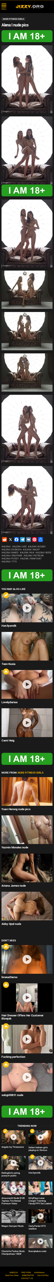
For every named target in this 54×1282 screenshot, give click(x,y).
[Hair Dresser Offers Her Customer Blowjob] (27, 997)
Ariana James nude (14, 885)
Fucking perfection (13, 1057)
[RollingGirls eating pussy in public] (14, 1163)
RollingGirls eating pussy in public (11, 1174)
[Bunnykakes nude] (40, 1241)
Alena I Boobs (38, 546)
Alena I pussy (11, 558)
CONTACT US (27, 1278)
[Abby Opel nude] (27, 906)
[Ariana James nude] (27, 868)
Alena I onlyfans (12, 555)
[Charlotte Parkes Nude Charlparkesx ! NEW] (14, 1241)
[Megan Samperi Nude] (14, 1216)
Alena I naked (11, 552)
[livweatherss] (27, 959)
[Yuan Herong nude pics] (27, 791)
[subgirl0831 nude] (27, 1077)
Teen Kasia (8, 664)
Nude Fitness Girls (31, 772)
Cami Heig (8, 740)
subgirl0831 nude (12, 1095)
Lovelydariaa (9, 702)
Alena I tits (10, 561)
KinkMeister (39, 1272)
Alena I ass (20, 546)
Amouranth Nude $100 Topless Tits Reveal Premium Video (13, 1201)
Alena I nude (44, 552)
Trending (6, 595)
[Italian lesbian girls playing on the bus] (40, 1137)
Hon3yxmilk (9, 625)
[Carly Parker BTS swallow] (40, 1216)
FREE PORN (26, 1272)
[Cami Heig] (27, 722)
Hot (6, 672)
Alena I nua (27, 552)
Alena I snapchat (32, 558)
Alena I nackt (32, 549)
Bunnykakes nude (37, 1251)
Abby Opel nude (11, 924)
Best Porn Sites (12, 1275)
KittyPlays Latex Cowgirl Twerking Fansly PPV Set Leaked (39, 1201)
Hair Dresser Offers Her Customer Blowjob (23, 1017)
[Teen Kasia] (27, 646)
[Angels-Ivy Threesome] (14, 1137)
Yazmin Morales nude (15, 847)
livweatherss (9, 977)
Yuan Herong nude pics (16, 809)
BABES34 (14, 1272)
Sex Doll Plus (43, 1275)
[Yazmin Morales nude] (27, 829)
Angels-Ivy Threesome (13, 1147)
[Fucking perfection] (27, 1039)
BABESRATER (28, 1275)
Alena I (7, 546)
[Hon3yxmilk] (27, 608)
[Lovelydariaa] (27, 684)
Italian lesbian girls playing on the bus (38, 1149)
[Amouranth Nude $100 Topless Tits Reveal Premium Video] (14, 1188)
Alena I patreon (34, 555)
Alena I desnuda (12, 549)
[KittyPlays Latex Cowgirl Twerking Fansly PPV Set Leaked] (40, 1188)
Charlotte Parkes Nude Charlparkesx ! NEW (13, 1252)
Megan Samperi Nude (12, 1226)
